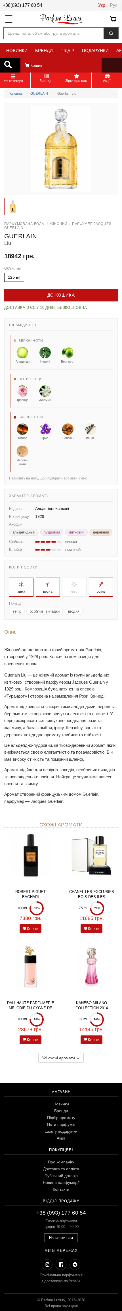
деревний (101, 532)
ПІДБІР (67, 50)
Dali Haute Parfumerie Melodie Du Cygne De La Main (30, 1008)
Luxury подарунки (61, 1131)
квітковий (76, 532)
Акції (61, 1138)
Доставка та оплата (61, 1169)
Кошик (35, 65)
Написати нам (61, 1238)
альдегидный (23, 532)
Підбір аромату (61, 1117)
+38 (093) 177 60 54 (61, 1213)
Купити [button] (32, 928)
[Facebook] (61, 1264)
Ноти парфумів (61, 1124)
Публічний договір (61, 1175)
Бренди (61, 1111)
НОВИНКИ (17, 50)
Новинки (61, 1104)
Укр (101, 5)
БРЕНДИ (44, 50)
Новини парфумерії (61, 1182)
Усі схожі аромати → (61, 1058)
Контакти (61, 1189)
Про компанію (61, 1162)
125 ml (14, 277)
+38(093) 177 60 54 (22, 5)
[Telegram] (75, 1264)
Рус (113, 5)
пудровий (52, 532)
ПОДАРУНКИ (95, 50)
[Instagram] (47, 1264)
